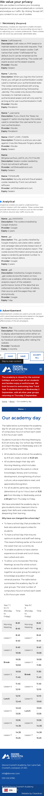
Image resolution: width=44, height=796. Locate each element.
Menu (21, 409)
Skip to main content (11, 361)
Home (4, 401)
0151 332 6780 (8, 778)
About (12, 401)
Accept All (37, 356)
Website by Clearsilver (31, 793)
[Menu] (40, 369)
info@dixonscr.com (11, 773)
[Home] (14, 369)
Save (10, 356)
